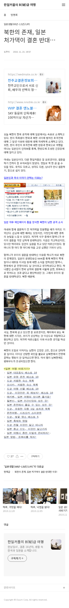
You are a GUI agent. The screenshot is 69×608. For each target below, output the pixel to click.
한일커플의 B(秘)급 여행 (20, 5)
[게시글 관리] (22, 456)
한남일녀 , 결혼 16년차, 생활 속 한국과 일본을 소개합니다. (25, 548)
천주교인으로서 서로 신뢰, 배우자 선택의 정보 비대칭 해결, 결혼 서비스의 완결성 (23, 87)
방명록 (14, 15)
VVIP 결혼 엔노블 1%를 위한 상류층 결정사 (21, 108)
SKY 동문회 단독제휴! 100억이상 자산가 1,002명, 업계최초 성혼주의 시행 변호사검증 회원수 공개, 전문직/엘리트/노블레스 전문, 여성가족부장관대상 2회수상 (23, 115)
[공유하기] (17, 456)
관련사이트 (9, 587)
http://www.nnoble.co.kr (24, 102)
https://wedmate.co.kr (22, 74)
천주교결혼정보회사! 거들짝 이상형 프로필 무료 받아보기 (23, 80)
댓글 (6, 524)
